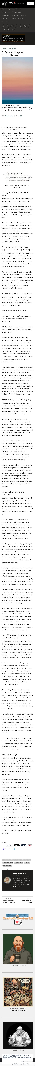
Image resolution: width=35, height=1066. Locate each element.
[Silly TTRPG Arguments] (8, 29)
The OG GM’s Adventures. (19, 1010)
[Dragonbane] (12, 26)
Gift (30, 3)
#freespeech (6, 860)
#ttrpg (27, 862)
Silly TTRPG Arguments (17, 18)
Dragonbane (5, 12)
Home (3, 9)
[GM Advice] (4, 29)
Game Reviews (5, 15)
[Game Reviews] (20, 26)
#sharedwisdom (8, 862)
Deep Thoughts (6, 49)
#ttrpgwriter (7, 865)
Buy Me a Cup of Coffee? (14, 9)
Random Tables (6, 22)
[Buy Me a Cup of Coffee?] (7, 26)
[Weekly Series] (16, 26)
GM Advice (4, 18)
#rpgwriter (26, 860)
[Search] (13, 29)
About (22, 15)
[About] (29, 26)
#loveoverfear (16, 860)
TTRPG (14, 49)
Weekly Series (16, 12)
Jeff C (20, 116)
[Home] (3, 26)
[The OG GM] (25, 26)
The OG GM (15, 15)
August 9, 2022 (9, 116)
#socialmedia (19, 862)
